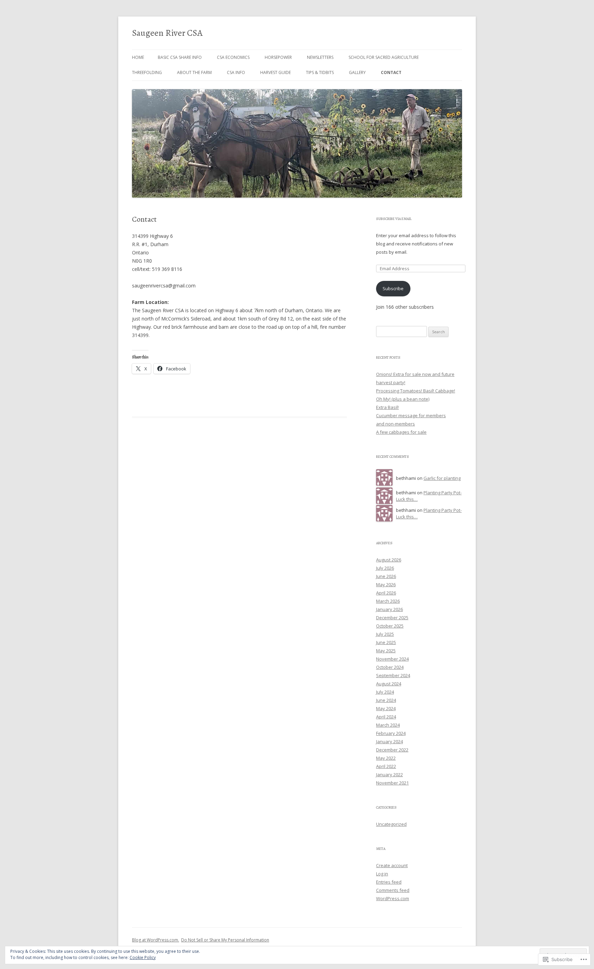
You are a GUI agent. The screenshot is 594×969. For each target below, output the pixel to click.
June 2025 (386, 642)
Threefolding (147, 72)
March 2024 (388, 725)
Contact (391, 72)
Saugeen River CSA (167, 33)
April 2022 (386, 766)
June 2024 (386, 700)
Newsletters (320, 57)
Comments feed (392, 890)
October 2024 (390, 667)
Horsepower (278, 57)
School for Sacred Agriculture (384, 57)
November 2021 (392, 783)
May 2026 (386, 584)
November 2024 (392, 659)
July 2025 (385, 634)
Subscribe (393, 288)
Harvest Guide (275, 72)
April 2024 (386, 717)
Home (138, 57)
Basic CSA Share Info (180, 57)
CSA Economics (233, 57)
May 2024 (386, 708)
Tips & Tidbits (320, 72)
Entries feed (389, 882)
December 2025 (392, 617)
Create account (392, 865)
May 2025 (386, 650)
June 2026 (386, 576)
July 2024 (385, 692)
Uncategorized (391, 824)
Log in (382, 874)
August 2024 (388, 684)
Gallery (357, 72)
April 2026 (386, 593)
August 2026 (388, 560)
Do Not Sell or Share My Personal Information (225, 940)
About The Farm (194, 72)
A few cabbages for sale (401, 432)
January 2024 (389, 741)
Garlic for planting (442, 478)
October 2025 (390, 626)
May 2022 (386, 758)
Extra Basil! (387, 407)
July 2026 (385, 568)
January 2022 (389, 774)
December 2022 (392, 750)
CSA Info (236, 72)
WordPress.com (392, 898)
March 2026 (388, 601)
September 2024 (393, 675)
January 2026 (389, 609)
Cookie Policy (143, 957)
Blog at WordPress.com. (155, 940)
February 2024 (391, 733)
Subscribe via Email (393, 218)
